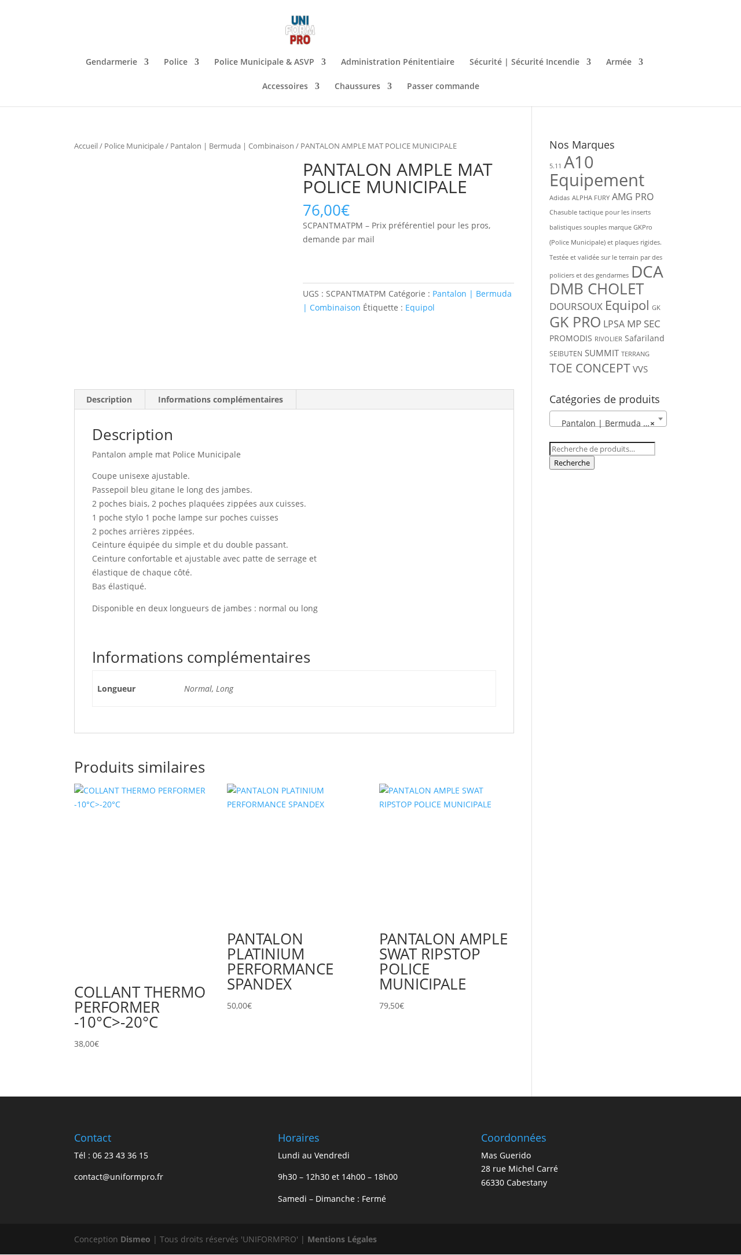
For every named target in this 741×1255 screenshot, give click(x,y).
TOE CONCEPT (589, 367)
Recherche (572, 462)
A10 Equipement (596, 170)
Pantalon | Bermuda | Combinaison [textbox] (610, 423)
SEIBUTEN (565, 354)
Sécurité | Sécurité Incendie (524, 62)
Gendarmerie (111, 62)
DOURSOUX (576, 306)
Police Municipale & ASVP (264, 62)
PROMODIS (570, 338)
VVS (640, 369)
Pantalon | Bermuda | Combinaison (232, 146)
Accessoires (285, 86)
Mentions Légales (342, 1239)
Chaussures (357, 86)
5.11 (555, 166)
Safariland (645, 338)
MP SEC (644, 323)
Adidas (559, 198)
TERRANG (635, 354)
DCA (647, 271)
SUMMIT (602, 353)
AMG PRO (633, 196)
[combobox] (608, 419)
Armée (619, 62)
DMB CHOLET (596, 288)
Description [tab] (109, 399)
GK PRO (575, 321)
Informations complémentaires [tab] (220, 399)
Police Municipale (134, 146)
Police (176, 62)
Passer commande (443, 86)
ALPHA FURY (591, 198)
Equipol (420, 307)
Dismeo (135, 1239)
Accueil (86, 146)
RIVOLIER (608, 339)
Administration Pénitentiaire (397, 62)
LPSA (614, 324)
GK (656, 308)
